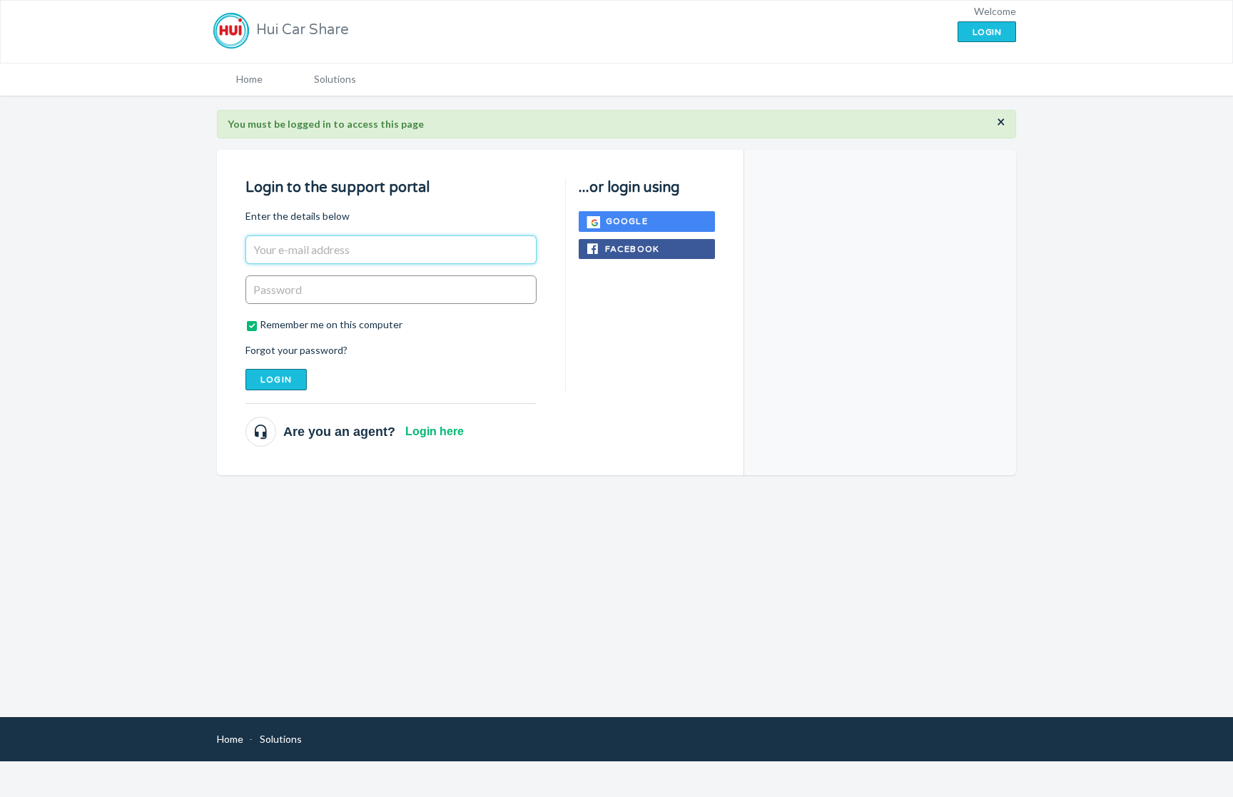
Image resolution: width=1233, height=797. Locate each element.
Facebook (632, 249)
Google (627, 221)
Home (249, 79)
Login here (434, 431)
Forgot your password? (296, 350)
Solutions (335, 79)
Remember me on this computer (331, 324)
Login (276, 380)
